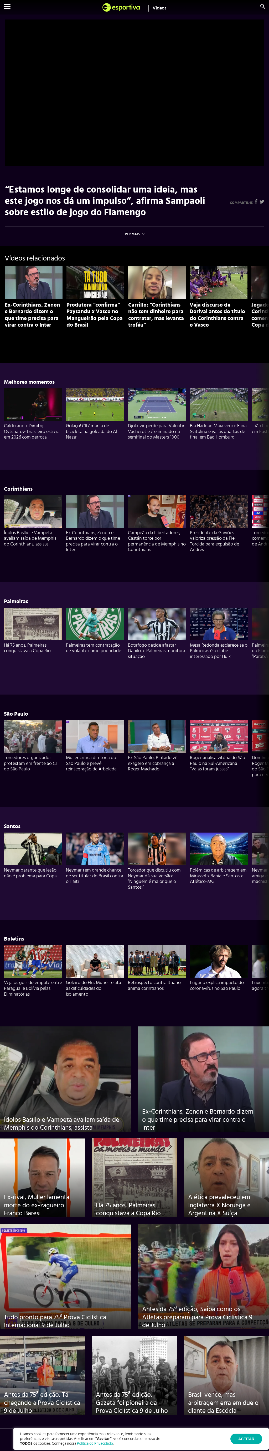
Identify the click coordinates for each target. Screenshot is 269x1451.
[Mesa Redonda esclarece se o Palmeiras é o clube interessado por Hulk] (219, 624)
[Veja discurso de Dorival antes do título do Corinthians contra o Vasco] (218, 282)
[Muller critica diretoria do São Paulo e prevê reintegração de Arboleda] (95, 736)
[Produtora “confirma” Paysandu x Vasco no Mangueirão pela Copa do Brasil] (95, 282)
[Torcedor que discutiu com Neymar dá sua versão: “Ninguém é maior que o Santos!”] (157, 849)
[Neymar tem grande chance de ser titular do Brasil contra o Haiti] (95, 849)
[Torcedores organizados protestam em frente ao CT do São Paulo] (33, 736)
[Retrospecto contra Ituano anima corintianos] (157, 961)
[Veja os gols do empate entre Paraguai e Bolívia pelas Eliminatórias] (33, 961)
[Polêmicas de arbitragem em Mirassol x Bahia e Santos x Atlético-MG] (219, 849)
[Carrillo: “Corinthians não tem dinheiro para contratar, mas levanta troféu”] (157, 282)
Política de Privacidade (95, 1443)
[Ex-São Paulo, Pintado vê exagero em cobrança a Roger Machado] (157, 736)
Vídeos (160, 8)
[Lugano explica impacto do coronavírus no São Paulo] (219, 961)
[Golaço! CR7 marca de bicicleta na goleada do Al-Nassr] (95, 404)
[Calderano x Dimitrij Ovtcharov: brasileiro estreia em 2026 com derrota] (33, 404)
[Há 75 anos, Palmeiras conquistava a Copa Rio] (33, 624)
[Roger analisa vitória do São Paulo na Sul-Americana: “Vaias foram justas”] (219, 736)
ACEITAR (246, 1439)
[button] (7, 7)
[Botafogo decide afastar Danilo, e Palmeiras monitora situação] (157, 624)
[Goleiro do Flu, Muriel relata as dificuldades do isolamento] (95, 961)
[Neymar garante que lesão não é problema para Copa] (33, 849)
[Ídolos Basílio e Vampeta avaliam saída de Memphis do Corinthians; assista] (33, 511)
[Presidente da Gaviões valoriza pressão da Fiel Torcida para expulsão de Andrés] (219, 511)
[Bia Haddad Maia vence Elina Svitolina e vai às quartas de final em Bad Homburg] (219, 404)
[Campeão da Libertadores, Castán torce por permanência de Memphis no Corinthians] (157, 511)
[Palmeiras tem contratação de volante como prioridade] (95, 624)
